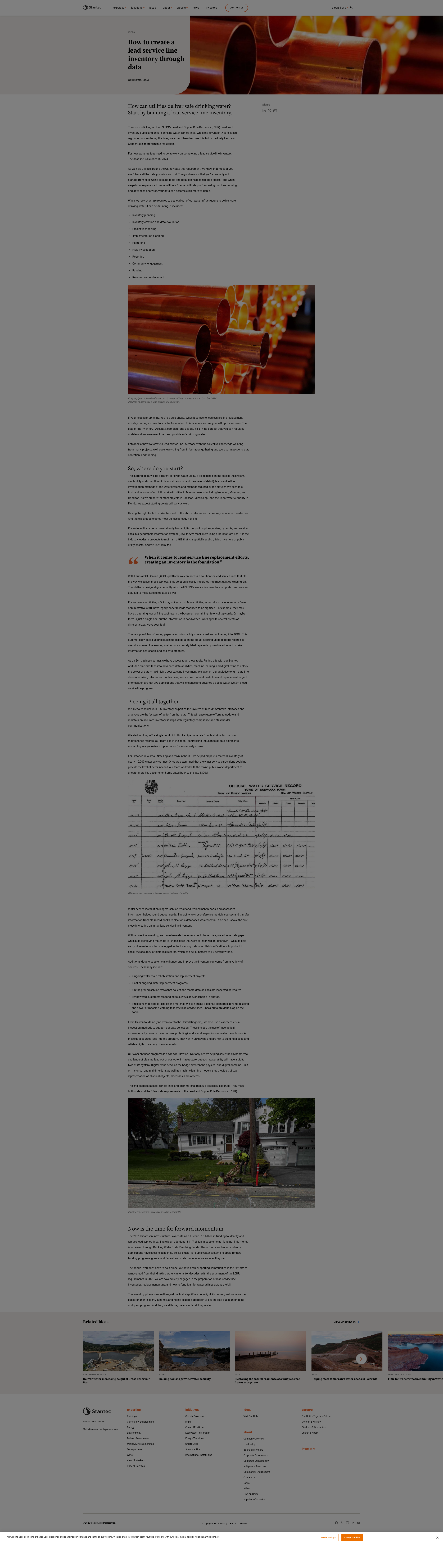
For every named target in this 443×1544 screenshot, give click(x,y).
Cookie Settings (328, 1537)
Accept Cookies (352, 1537)
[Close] (437, 1537)
